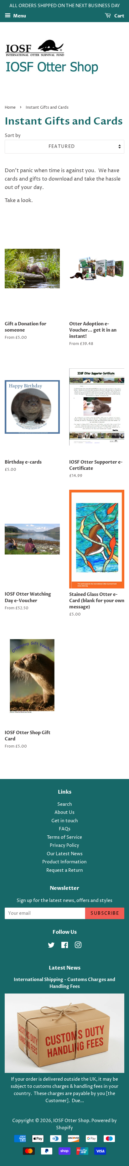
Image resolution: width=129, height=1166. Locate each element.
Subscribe (104, 913)
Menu (19, 16)
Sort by (13, 136)
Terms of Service (64, 837)
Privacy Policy (64, 845)
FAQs (64, 829)
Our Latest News (65, 854)
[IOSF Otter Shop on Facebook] (64, 946)
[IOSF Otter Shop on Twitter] (51, 946)
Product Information (64, 862)
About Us (64, 812)
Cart (118, 16)
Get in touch (64, 821)
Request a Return (64, 870)
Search (64, 804)
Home (10, 107)
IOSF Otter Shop (71, 1121)
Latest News (64, 968)
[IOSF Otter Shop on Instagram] (78, 946)
